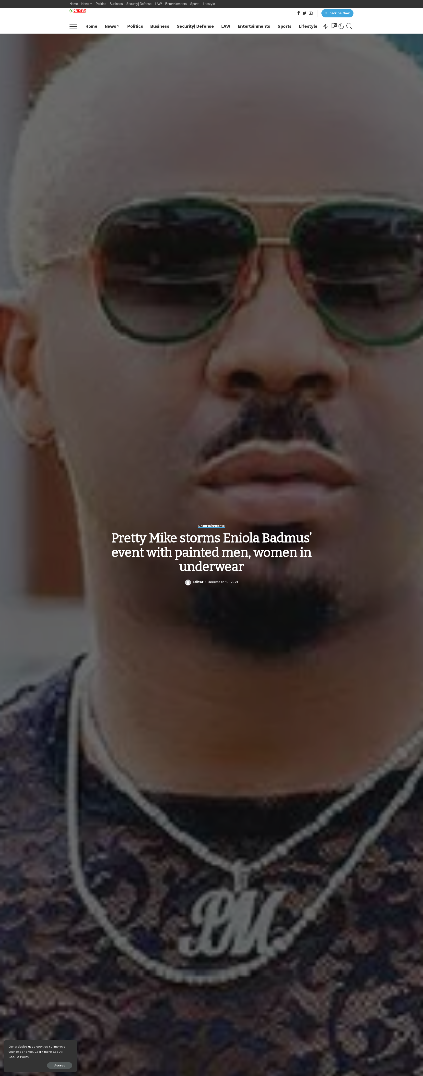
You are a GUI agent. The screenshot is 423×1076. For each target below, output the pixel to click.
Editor (198, 581)
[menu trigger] (76, 26)
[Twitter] (305, 13)
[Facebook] (298, 13)
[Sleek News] (78, 11)
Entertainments (211, 526)
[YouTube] (311, 13)
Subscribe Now (337, 13)
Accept (59, 1065)
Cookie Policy (19, 1057)
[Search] (349, 26)
